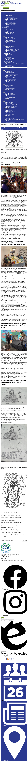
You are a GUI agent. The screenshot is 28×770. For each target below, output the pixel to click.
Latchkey (8, 59)
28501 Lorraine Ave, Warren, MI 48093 (10, 554)
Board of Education (10, 24)
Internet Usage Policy (11, 51)
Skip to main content (5, 1)
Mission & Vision (10, 17)
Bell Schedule (9, 40)
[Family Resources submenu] (4, 45)
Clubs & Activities (10, 41)
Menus (7, 42)
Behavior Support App (11, 50)
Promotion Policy (10, 46)
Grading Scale (9, 33)
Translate (11, 620)
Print (25, 540)
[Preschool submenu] (11, 61)
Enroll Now (6, 8)
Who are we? (9, 15)
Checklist (8, 57)
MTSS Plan (9, 47)
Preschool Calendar (10, 66)
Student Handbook (10, 38)
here (5, 536)
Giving (2, 617)
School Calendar (10, 37)
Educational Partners (11, 19)
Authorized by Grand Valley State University (13, 560)
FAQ (7, 26)
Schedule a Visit (10, 58)
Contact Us (8, 20)
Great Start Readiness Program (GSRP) (15, 63)
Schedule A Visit (10, 62)
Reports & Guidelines (11, 23)
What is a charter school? (12, 18)
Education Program (10, 32)
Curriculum (8, 65)
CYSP (7, 31)
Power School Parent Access (12, 49)
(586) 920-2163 (7, 555)
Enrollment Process (10, 55)
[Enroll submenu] (9, 53)
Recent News (4, 124)
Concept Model (9, 29)
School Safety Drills (10, 22)
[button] (4, 70)
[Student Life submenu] (4, 36)
